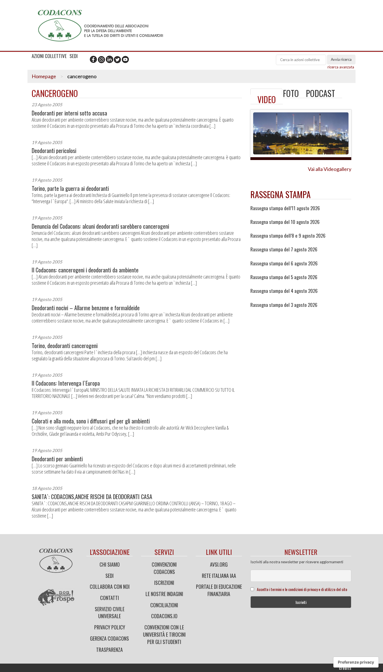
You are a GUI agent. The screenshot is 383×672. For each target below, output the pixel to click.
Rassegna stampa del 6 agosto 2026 (284, 263)
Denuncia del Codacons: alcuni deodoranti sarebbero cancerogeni (100, 226)
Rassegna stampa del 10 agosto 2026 (285, 222)
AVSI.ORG (219, 564)
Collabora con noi (110, 586)
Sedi (109, 575)
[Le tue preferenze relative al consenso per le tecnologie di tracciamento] (356, 662)
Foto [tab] (291, 93)
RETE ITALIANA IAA (219, 575)
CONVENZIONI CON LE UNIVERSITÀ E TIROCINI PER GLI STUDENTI (164, 634)
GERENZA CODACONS (109, 638)
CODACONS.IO (164, 616)
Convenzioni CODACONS (164, 568)
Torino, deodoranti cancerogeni (65, 345)
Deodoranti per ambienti (57, 458)
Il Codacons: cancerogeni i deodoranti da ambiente (85, 270)
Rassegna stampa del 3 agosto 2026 (283, 305)
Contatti (109, 597)
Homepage (44, 76)
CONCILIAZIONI (164, 605)
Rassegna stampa (280, 194)
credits (345, 668)
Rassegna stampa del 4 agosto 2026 (284, 291)
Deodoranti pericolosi (54, 150)
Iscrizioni (164, 582)
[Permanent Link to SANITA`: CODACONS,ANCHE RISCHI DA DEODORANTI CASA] (266, 92)
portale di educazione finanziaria (219, 590)
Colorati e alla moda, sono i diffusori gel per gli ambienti (91, 421)
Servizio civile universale (109, 612)
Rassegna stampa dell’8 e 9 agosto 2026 (288, 235)
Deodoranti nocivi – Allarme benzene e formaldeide (86, 307)
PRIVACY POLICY (109, 627)
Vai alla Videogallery (329, 169)
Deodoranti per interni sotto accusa (69, 113)
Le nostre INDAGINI (164, 593)
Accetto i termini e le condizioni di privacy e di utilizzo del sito (302, 589)
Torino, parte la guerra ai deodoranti (70, 188)
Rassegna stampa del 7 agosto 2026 (283, 249)
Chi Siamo (110, 564)
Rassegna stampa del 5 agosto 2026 (283, 277)
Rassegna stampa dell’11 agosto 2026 (285, 208)
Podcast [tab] (320, 93)
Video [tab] (266, 99)
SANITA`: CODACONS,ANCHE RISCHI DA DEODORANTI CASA (92, 496)
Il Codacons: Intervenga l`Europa (66, 383)
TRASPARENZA (109, 649)
